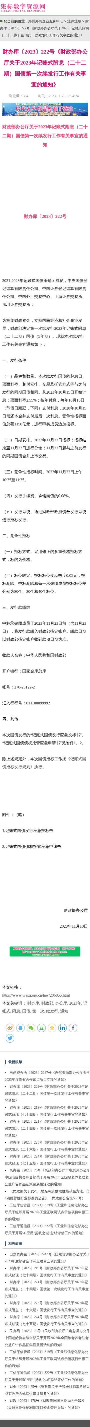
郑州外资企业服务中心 (45, 21)
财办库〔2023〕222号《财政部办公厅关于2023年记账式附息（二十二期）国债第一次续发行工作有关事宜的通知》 (44, 28)
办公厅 (61, 1003)
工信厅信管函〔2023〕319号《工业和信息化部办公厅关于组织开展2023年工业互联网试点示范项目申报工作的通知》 (47, 1212)
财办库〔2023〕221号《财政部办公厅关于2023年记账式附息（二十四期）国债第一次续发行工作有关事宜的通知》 (47, 1128)
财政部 (47, 1003)
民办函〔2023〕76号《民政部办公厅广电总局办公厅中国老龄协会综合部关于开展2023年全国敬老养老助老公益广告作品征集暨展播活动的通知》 (47, 1177)
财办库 (33, 1003)
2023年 (75, 1003)
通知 (64, 1011)
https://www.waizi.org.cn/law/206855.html (36, 995)
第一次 (38, 1011)
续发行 (52, 1011)
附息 (16, 1011)
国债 (26, 1011)
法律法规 (74, 21)
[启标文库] (45, 114)
